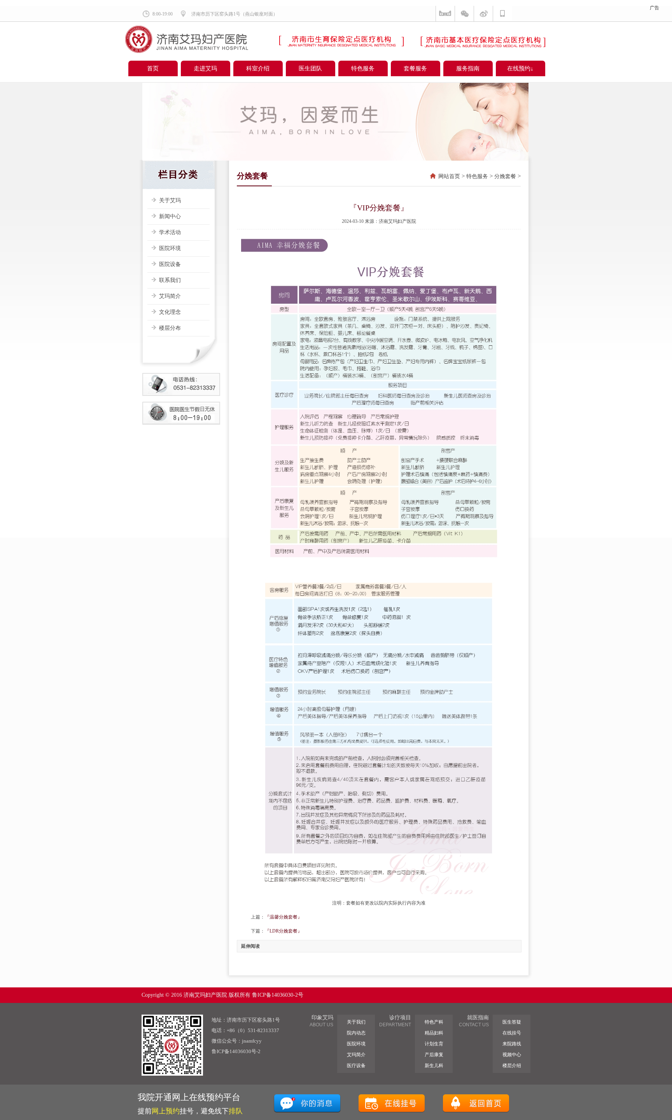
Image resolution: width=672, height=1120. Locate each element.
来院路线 (511, 1043)
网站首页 (449, 176)
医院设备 (170, 264)
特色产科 (434, 1022)
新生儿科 (434, 1065)
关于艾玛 (170, 200)
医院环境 (170, 248)
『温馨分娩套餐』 (283, 917)
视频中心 (511, 1054)
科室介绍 (258, 68)
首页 (153, 68)
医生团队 (310, 68)
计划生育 (434, 1043)
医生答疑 (511, 1022)
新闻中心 (170, 216)
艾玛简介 (170, 296)
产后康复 (434, 1054)
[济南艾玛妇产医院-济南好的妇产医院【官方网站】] (186, 51)
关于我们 (356, 1022)
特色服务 (362, 68)
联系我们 (170, 280)
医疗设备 (356, 1065)
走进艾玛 (205, 68)
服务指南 (468, 68)
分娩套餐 (505, 176)
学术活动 (170, 232)
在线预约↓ (520, 68)
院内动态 (356, 1033)
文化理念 (170, 312)
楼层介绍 (511, 1065)
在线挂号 (511, 1033)
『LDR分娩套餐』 (283, 931)
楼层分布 (170, 328)
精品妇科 (434, 1033)
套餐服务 (415, 68)
